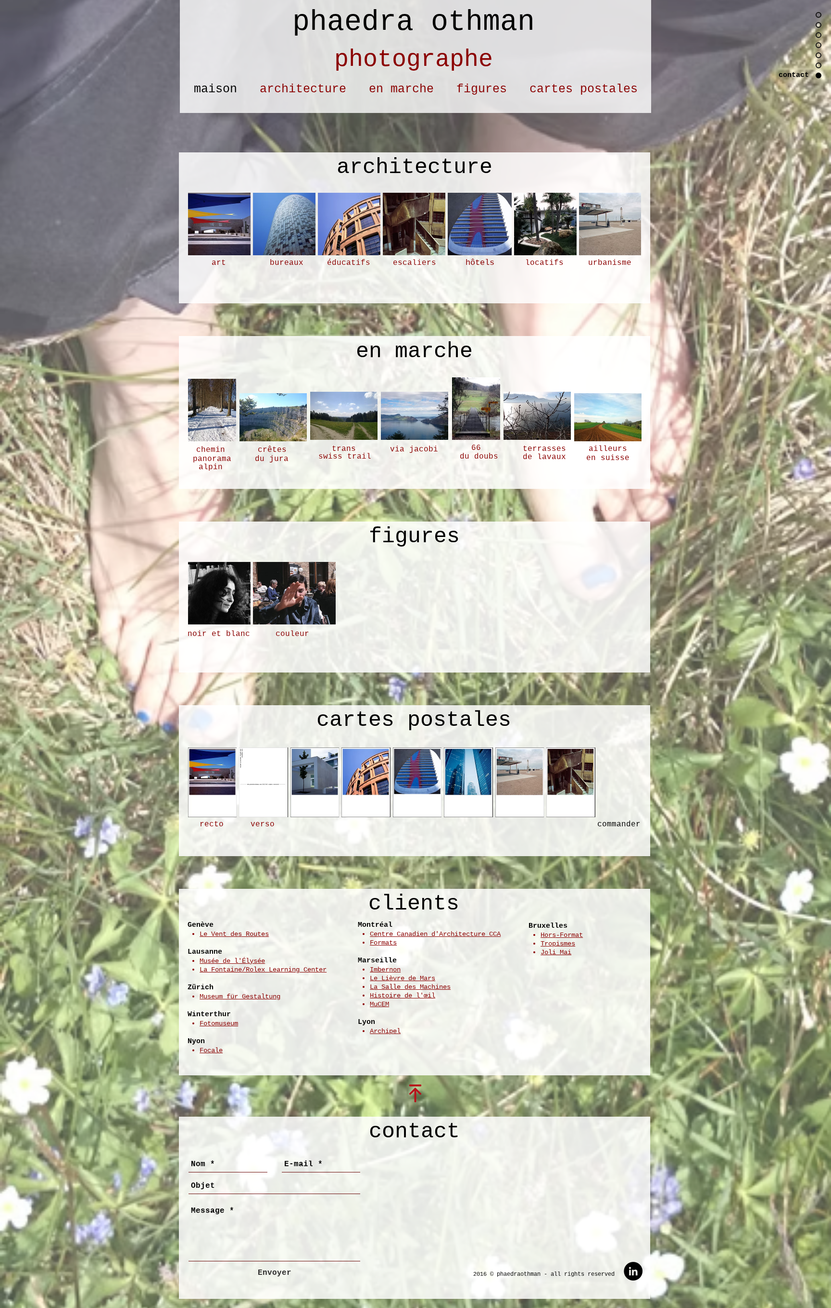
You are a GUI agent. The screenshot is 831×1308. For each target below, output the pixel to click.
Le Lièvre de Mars (402, 978)
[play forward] (629, 224)
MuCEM (379, 1004)
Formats (383, 943)
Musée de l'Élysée (232, 961)
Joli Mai (556, 952)
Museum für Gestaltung (240, 996)
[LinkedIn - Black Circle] (633, 1271)
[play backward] (200, 224)
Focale (211, 1050)
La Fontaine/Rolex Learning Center (263, 969)
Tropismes (558, 943)
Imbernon (385, 969)
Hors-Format (562, 935)
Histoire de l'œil (402, 995)
